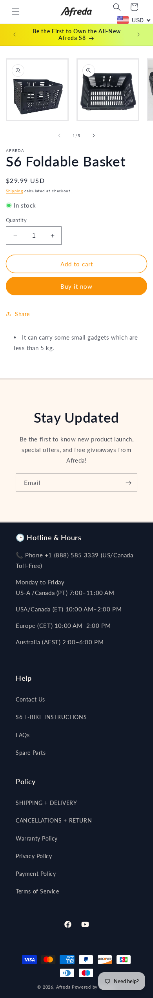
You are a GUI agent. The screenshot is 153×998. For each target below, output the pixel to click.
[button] (15, 11)
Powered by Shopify (94, 986)
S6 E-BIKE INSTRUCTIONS (51, 717)
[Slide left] (59, 135)
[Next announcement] (138, 34)
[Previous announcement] (14, 34)
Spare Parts (31, 752)
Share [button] (22, 314)
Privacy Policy (34, 856)
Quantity (16, 220)
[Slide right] (93, 135)
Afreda (63, 986)
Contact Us (30, 699)
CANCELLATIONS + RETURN (54, 820)
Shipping (14, 190)
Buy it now (76, 286)
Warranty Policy (37, 838)
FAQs (22, 735)
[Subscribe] (128, 483)
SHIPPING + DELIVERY (46, 802)
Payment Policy (36, 873)
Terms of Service (37, 891)
